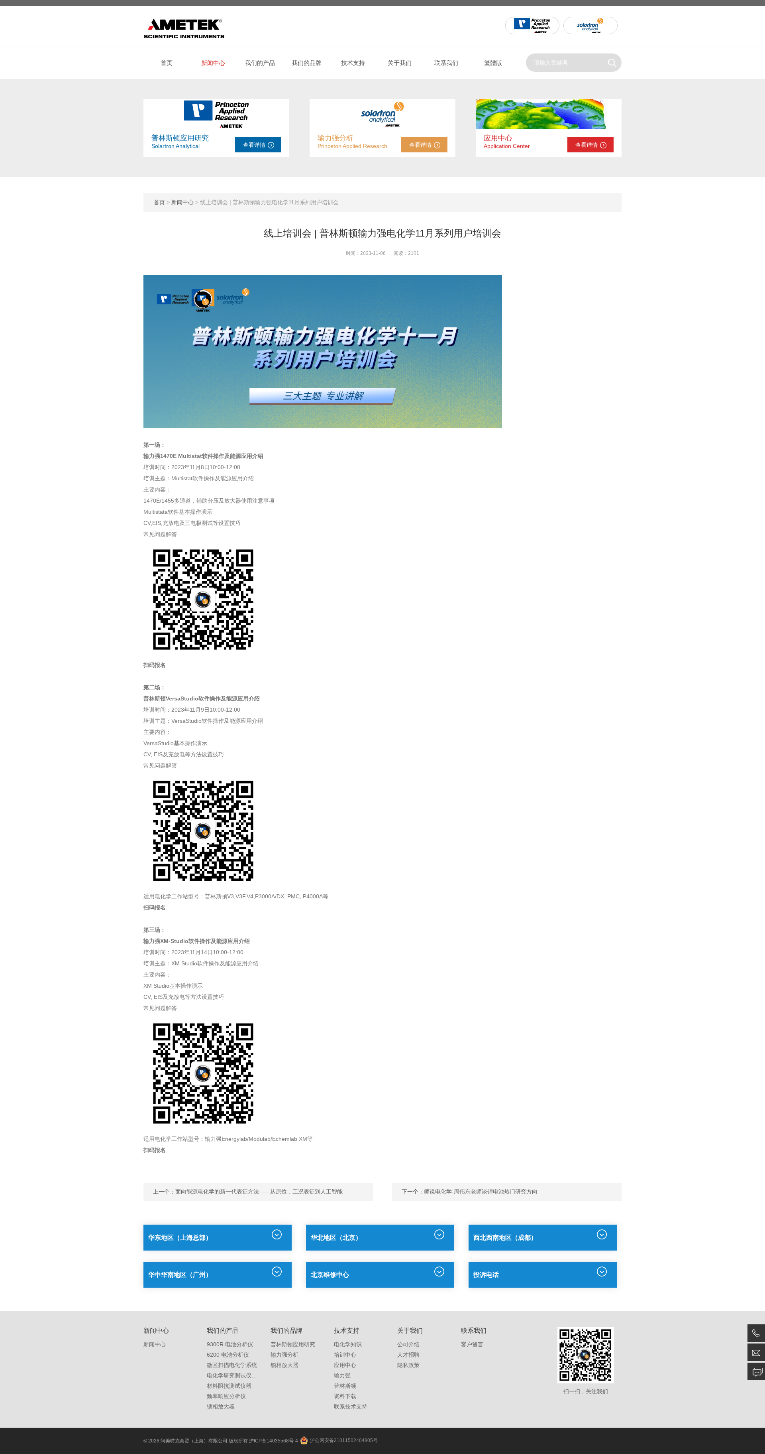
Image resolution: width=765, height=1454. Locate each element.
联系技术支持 (350, 1406)
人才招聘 (408, 1354)
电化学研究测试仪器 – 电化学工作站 (252, 1375)
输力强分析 (335, 138)
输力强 (342, 1375)
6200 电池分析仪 (228, 1354)
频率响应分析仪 (226, 1396)
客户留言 (472, 1344)
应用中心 (498, 138)
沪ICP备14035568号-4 (273, 1441)
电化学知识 (348, 1344)
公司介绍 (408, 1344)
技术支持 (353, 62)
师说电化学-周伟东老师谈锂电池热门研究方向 (480, 1191)
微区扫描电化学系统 (232, 1365)
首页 (167, 62)
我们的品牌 (307, 62)
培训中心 (345, 1354)
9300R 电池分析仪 (230, 1344)
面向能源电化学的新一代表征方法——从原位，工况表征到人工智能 (259, 1191)
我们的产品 (260, 62)
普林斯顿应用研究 (180, 138)
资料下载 (345, 1396)
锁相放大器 (221, 1406)
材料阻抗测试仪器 (229, 1386)
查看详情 (254, 145)
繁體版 (493, 62)
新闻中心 (213, 62)
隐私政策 (408, 1365)
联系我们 (446, 62)
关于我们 (400, 62)
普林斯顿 (345, 1386)
